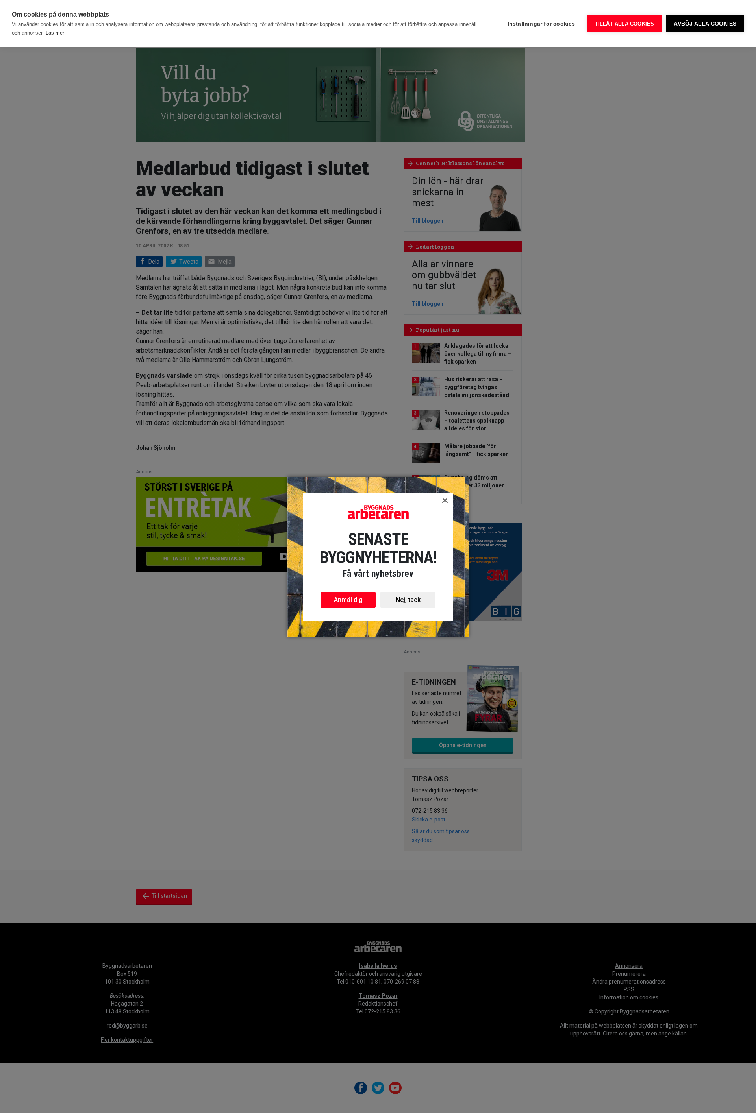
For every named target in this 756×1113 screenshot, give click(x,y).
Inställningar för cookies (541, 24)
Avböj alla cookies (705, 24)
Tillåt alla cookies (624, 24)
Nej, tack (408, 600)
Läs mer (55, 33)
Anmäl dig (348, 600)
